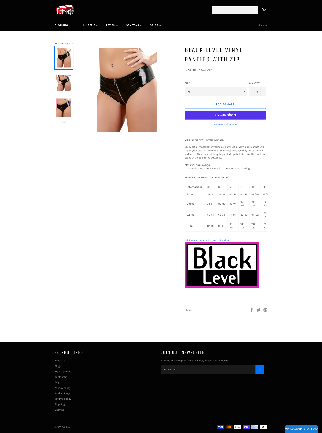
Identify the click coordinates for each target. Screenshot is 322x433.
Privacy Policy (62, 388)
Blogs (57, 366)
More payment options (225, 124)
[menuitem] (63, 25)
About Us (59, 360)
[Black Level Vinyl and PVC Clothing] (222, 287)
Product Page (62, 393)
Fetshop (66, 427)
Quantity (254, 83)
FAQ (56, 382)
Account (263, 25)
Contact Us (60, 377)
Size (187, 83)
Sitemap (59, 409)
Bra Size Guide (62, 371)
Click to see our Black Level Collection (207, 240)
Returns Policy (62, 398)
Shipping (59, 404)
